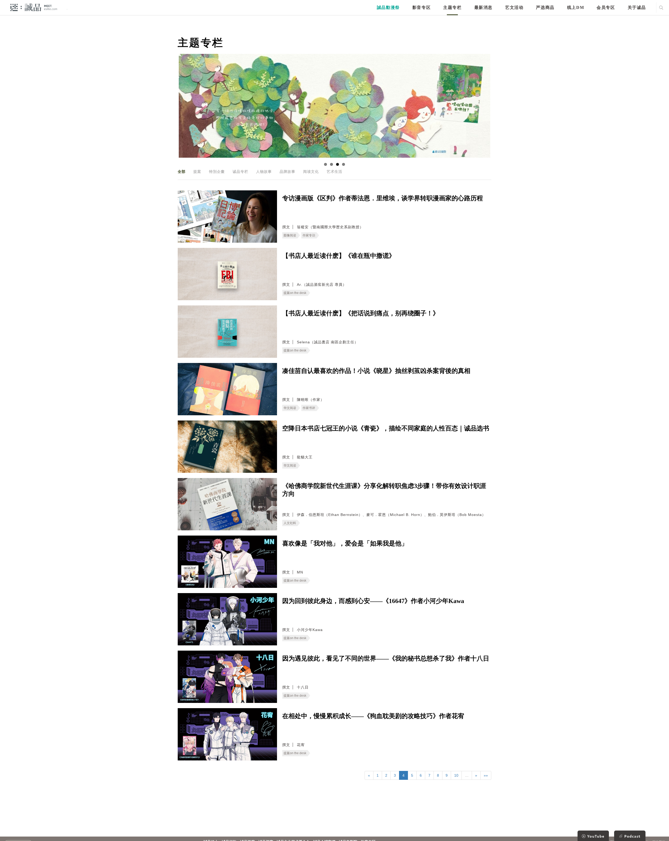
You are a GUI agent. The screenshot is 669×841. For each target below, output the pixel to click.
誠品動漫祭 (388, 7)
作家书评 (309, 408)
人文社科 (290, 523)
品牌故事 (287, 171)
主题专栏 (452, 7)
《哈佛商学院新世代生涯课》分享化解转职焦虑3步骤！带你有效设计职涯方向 (384, 489)
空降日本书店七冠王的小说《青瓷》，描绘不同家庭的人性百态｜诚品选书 (385, 428)
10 (456, 775)
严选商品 (545, 7)
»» (486, 775)
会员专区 (606, 7)
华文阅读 (290, 408)
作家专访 (309, 235)
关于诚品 (637, 7)
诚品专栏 (240, 171)
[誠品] (33, 7)
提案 (197, 171)
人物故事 (264, 171)
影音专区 (421, 7)
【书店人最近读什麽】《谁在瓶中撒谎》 (338, 255)
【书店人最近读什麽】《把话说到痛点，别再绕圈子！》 (360, 313)
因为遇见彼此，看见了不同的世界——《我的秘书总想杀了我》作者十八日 (385, 658)
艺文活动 (514, 7)
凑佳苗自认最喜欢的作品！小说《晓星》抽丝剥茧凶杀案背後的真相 (376, 370)
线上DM (575, 7)
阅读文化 (311, 171)
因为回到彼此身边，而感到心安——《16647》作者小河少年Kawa (373, 601)
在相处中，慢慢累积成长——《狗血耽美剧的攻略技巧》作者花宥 (373, 716)
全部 (182, 171)
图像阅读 (290, 235)
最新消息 (483, 7)
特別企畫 (217, 171)
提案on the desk (295, 293)
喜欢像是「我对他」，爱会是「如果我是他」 (345, 543)
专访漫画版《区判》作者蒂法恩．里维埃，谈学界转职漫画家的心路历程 (382, 198)
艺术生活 (334, 171)
